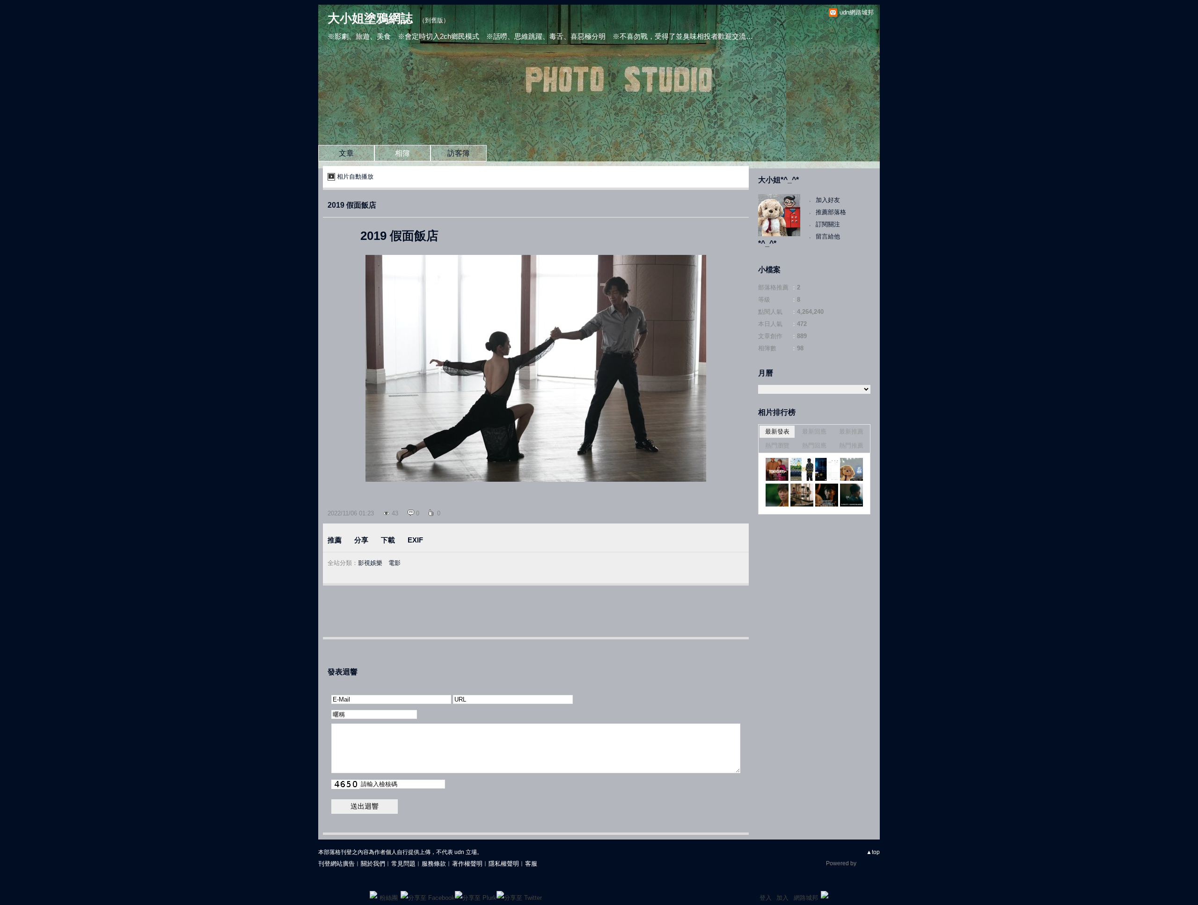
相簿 (402, 153)
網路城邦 (806, 897)
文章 (346, 153)
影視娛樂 (370, 562)
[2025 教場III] (801, 469)
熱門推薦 (851, 445)
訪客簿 (458, 153)
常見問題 (403, 863)
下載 (388, 540)
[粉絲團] (373, 894)
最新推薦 (851, 431)
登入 (766, 897)
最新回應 (814, 431)
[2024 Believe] (777, 495)
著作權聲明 (467, 863)
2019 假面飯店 (352, 205)
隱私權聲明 (504, 863)
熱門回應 (814, 445)
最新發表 (777, 431)
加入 (782, 897)
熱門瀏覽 (777, 445)
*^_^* (767, 243)
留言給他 (828, 236)
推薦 (335, 540)
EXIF (415, 540)
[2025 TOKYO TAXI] (777, 469)
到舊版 (434, 20)
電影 (394, 562)
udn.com (869, 863)
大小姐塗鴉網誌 (370, 18)
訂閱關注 (828, 224)
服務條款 (434, 863)
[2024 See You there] (851, 469)
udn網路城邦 (857, 12)
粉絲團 (389, 897)
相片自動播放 (355, 176)
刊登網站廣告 (336, 863)
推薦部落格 (831, 212)
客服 (531, 863)
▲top (873, 852)
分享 (361, 540)
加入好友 (828, 199)
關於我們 (373, 863)
